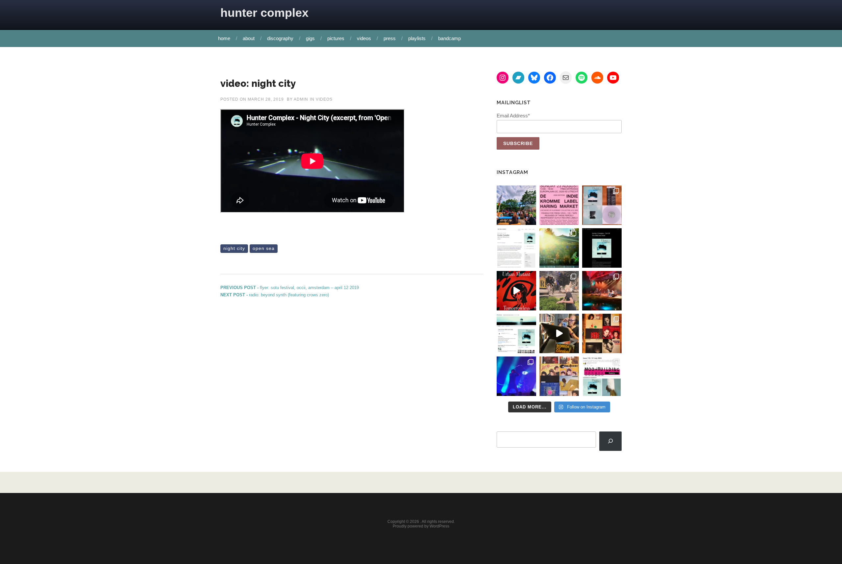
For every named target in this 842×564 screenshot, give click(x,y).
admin (301, 99)
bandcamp (449, 38)
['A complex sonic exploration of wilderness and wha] (602, 248)
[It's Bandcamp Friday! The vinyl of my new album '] (516, 333)
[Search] (610, 441)
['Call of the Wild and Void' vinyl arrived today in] (602, 205)
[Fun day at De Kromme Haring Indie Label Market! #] (516, 205)
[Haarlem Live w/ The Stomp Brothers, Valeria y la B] (559, 248)
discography (280, 38)
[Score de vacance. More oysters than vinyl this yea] (559, 376)
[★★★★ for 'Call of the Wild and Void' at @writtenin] (516, 248)
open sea (264, 248)
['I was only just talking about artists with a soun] (602, 376)
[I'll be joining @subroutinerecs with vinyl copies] (559, 205)
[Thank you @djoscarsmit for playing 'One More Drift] (559, 333)
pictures (335, 38)
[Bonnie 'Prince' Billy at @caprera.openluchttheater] (602, 290)
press (390, 38)
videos (364, 38)
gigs (310, 38)
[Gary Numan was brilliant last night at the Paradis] (516, 376)
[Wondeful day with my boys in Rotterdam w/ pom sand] (602, 333)
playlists (417, 38)
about (249, 38)
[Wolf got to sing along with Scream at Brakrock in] (559, 290)
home (224, 38)
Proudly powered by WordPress (421, 526)
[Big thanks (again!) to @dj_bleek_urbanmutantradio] (516, 290)
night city (234, 248)
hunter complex (264, 12)
